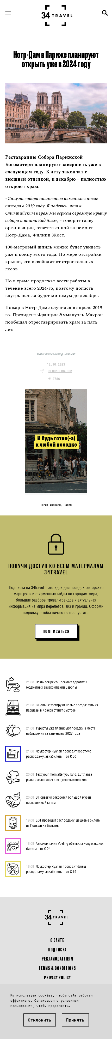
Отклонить (39, 1020)
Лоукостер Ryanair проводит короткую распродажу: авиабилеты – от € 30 (58, 753)
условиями (70, 1000)
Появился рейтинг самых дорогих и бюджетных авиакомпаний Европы (56, 684)
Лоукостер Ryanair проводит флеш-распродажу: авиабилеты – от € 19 (56, 869)
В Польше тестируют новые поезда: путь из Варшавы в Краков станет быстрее (62, 707)
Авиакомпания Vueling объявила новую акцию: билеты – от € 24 (64, 846)
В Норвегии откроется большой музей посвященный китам (58, 800)
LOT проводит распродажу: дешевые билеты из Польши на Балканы (63, 823)
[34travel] (57, 15)
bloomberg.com (60, 371)
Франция (55, 505)
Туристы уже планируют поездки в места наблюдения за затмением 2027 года (60, 731)
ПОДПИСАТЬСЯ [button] (56, 631)
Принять (75, 1020)
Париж (68, 505)
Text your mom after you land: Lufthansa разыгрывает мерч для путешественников (59, 777)
